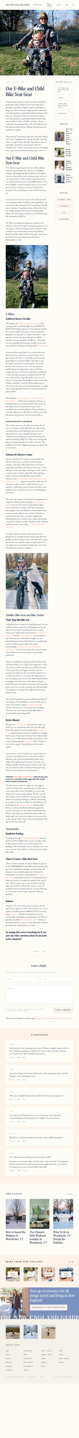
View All (70, 1194)
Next (44, 951)
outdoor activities (25, 805)
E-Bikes (60, 97)
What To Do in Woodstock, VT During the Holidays (62, 1237)
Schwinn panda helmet (29, 919)
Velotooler (42, 345)
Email (45, 979)
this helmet (14, 914)
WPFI (72, 1377)
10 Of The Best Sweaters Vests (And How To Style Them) (69, 136)
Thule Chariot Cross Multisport (23, 777)
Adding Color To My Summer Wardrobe (69, 165)
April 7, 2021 (14, 1057)
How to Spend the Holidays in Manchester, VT (16, 1235)
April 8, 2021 (14, 1141)
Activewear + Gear (64, 199)
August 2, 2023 (15, 1170)
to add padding (33, 704)
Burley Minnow (21, 724)
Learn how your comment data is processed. (53, 1018)
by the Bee (28, 741)
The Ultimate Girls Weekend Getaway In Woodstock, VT (38, 1237)
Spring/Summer (64, 219)
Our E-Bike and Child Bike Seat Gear (63, 89)
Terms (41, 1377)
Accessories (62, 113)
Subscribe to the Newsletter (48, 1307)
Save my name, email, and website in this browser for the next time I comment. (26, 1010)
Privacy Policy (31, 1377)
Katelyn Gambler (64, 1377)
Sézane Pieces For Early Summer (69, 178)
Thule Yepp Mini (26, 635)
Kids (64, 212)
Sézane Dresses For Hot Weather (68, 152)
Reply (25, 1057)
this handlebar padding (30, 838)
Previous (36, 951)
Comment (11, 988)
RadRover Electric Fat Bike (29, 323)
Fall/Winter (64, 206)
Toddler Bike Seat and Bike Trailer (63, 105)
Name (10, 979)
